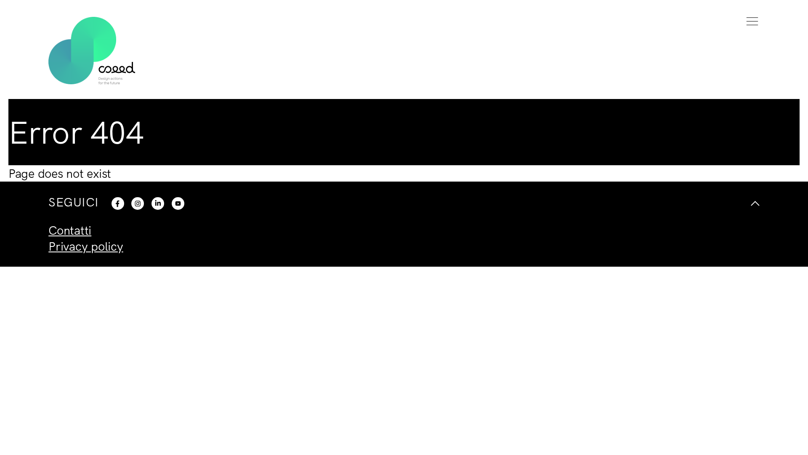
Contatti (69, 230)
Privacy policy (85, 246)
